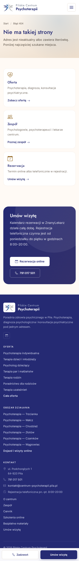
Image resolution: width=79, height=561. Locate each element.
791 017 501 (27, 273)
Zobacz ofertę (17, 100)
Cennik (7, 511)
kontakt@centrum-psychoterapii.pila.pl (33, 485)
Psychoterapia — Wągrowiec (21, 444)
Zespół (7, 505)
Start (5, 23)
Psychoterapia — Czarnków (20, 438)
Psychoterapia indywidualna (21, 353)
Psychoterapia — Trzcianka (20, 414)
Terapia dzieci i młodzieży (19, 359)
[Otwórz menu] (71, 7)
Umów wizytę (16, 179)
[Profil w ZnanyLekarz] (6, 335)
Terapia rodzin (12, 377)
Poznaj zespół (17, 142)
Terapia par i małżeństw (18, 371)
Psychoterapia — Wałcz (18, 420)
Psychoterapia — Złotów (18, 432)
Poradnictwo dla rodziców (19, 383)
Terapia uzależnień (15, 389)
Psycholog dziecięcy (16, 365)
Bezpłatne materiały (15, 523)
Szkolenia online (13, 517)
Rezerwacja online (32, 261)
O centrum (10, 499)
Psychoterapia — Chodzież (20, 426)
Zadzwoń (22, 554)
